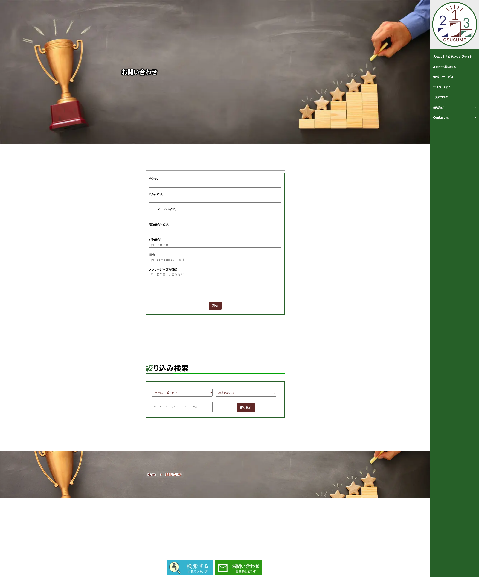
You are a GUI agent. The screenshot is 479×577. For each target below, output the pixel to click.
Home (152, 474)
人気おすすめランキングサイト (452, 56)
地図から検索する (444, 66)
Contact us (441, 117)
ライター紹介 (441, 87)
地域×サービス (443, 77)
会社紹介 (439, 107)
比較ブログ (440, 97)
